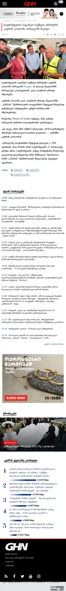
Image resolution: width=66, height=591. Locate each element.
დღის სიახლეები (13, 191)
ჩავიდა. (28, 86)
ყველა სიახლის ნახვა (54, 344)
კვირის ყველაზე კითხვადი (20, 460)
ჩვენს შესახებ (11, 554)
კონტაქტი (9, 565)
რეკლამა (9, 561)
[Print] (62, 34)
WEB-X (49, 582)
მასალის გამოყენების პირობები (19, 558)
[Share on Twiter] (51, 34)
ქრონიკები (9, 413)
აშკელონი (33, 170)
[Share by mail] (55, 34)
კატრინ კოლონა (21, 175)
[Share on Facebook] (44, 34)
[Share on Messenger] (47, 34)
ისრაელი (17, 170)
